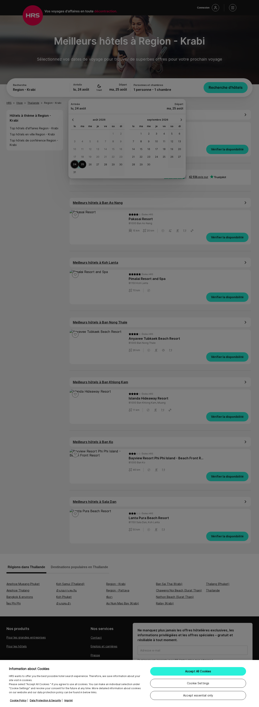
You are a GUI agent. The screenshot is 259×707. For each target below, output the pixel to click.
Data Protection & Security (45, 700)
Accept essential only (198, 695)
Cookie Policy (18, 700)
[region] (129, 683)
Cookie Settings (198, 683)
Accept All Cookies (198, 671)
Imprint (68, 700)
